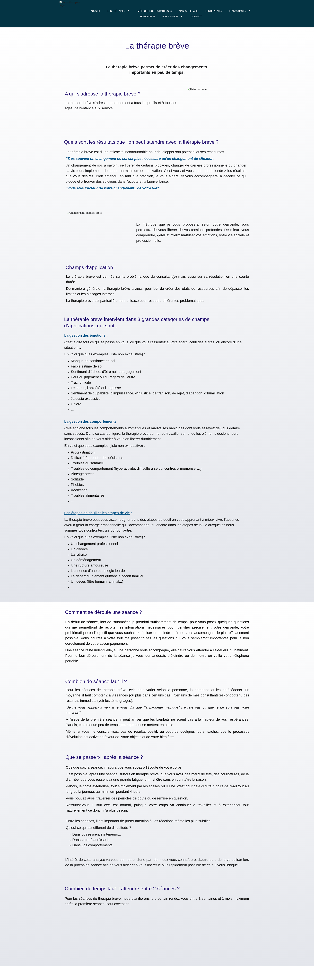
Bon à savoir (170, 16)
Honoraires (147, 16)
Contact (196, 16)
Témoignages (237, 11)
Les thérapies (116, 11)
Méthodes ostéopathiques (155, 11)
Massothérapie (188, 11)
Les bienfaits (213, 11)
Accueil (95, 11)
